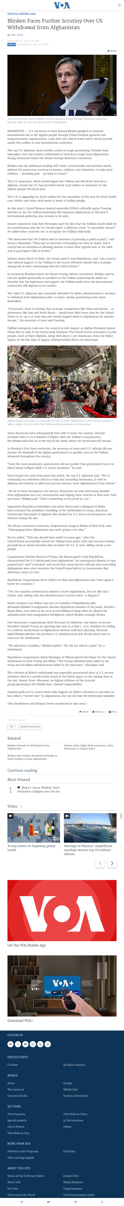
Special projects (17, 1120)
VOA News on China (75, 1114)
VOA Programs (16, 1114)
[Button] (112, 51)
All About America (74, 1064)
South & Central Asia (21, 14)
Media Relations (73, 1182)
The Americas (15, 1089)
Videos (67, 1126)
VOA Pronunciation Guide (78, 1194)
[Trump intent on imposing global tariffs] (33, 828)
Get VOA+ (13, 1188)
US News (12, 1064)
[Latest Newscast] (22, 1202)
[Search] (102, 1202)
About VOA (14, 1182)
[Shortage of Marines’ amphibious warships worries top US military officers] (90, 828)
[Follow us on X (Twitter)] (18, 1044)
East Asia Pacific (17, 1095)
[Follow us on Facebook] (10, 1044)
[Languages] (75, 1202)
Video (12, 806)
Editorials (69, 1151)
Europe (67, 1083)
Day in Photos (15, 1126)
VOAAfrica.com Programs (22, 1151)
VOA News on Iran (18, 1133)
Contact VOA (70, 1176)
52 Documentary (73, 1120)
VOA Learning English (20, 1157)
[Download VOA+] (62, 986)
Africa (11, 1083)
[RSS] (40, 1044)
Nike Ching (17, 34)
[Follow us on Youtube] (25, 1044)
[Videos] (48, 1202)
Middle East (70, 1089)
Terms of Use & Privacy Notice (25, 1176)
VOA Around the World (21, 1194)
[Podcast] (48, 1044)
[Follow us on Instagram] (33, 1044)
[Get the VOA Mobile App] (62, 910)
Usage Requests (72, 1188)
